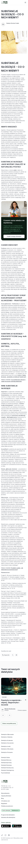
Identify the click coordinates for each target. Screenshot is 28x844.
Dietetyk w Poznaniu (7, 752)
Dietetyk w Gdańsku (6, 737)
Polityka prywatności (7, 806)
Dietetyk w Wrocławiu (7, 749)
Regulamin (4, 803)
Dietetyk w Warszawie (7, 734)
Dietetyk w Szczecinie (7, 743)
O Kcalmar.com (5, 801)
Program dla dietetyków (8, 815)
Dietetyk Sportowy (6, 762)
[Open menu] (25, 2)
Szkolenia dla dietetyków (8, 817)
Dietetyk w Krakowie (7, 740)
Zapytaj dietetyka (6, 796)
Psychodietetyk (5, 773)
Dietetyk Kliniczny (6, 760)
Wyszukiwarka (5, 793)
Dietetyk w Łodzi (5, 746)
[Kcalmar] (4, 2)
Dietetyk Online (5, 757)
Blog (2, 798)
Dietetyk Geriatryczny (7, 767)
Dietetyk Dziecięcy (6, 765)
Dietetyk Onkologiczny (7, 770)
